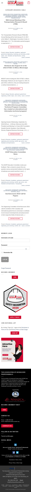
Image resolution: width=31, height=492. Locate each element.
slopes (20, 16)
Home (2, 485)
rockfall (14, 16)
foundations (17, 14)
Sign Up (15, 333)
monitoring (21, 15)
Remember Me (7, 252)
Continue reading (15, 47)
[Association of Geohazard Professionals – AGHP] (15, 3)
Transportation (15, 18)
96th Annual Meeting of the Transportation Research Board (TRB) (15, 22)
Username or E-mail (7, 237)
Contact (25, 486)
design (5, 14)
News (20, 485)
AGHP (16, 29)
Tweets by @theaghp (7, 436)
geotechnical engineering (10, 15)
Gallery (5, 486)
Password (4, 245)
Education (10, 14)
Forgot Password (6, 268)
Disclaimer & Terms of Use (15, 459)
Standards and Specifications (13, 17)
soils (23, 16)
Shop (15, 487)
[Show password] (26, 248)
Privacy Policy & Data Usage (19, 329)
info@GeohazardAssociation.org (11, 421)
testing (24, 17)
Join (14, 277)
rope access (12, 102)
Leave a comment (26, 57)
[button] (2, 3)
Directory (12, 486)
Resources (26, 485)
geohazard (24, 14)
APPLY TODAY (15, 317)
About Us (8, 485)
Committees (19, 486)
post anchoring (22, 54)
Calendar (14, 485)
